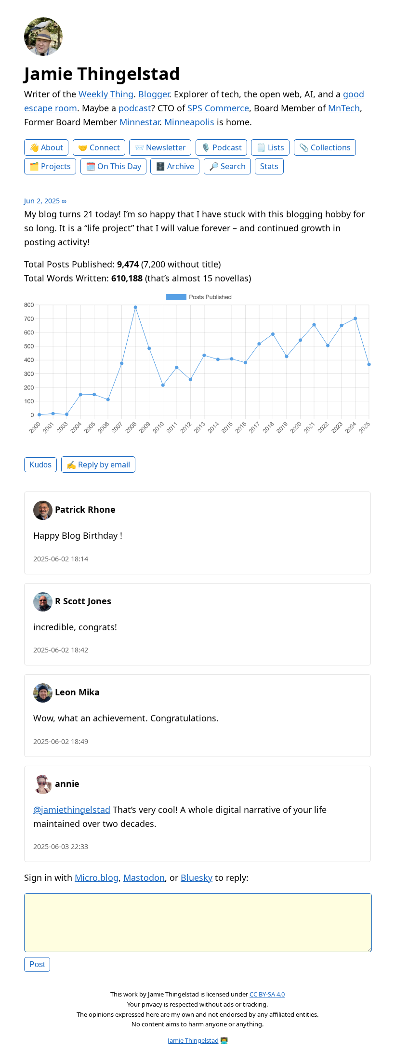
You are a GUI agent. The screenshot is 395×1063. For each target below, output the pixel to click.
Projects (56, 166)
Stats (269, 166)
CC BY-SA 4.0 (267, 994)
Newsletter (166, 147)
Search (233, 166)
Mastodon (144, 877)
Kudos (40, 464)
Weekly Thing (106, 94)
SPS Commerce (218, 108)
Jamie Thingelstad (102, 73)
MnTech (344, 108)
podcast (134, 108)
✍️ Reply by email (98, 464)
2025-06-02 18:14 (60, 558)
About (52, 147)
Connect (105, 147)
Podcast (227, 147)
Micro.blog (96, 877)
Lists (276, 147)
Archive (180, 166)
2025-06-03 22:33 (60, 846)
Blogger (153, 94)
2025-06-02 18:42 (60, 649)
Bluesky (196, 877)
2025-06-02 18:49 (60, 741)
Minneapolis (189, 122)
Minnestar (139, 122)
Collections (331, 147)
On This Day (119, 166)
